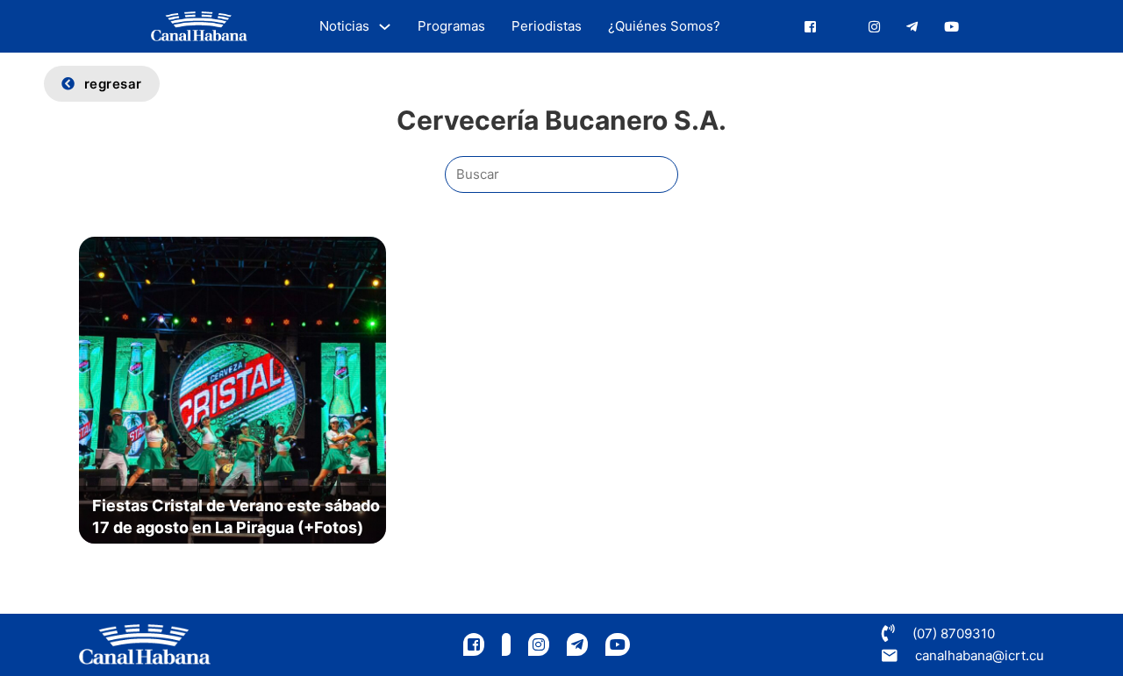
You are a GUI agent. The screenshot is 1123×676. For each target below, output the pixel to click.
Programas (451, 26)
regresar (113, 83)
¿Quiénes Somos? (664, 26)
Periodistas (546, 26)
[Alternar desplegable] (384, 26)
